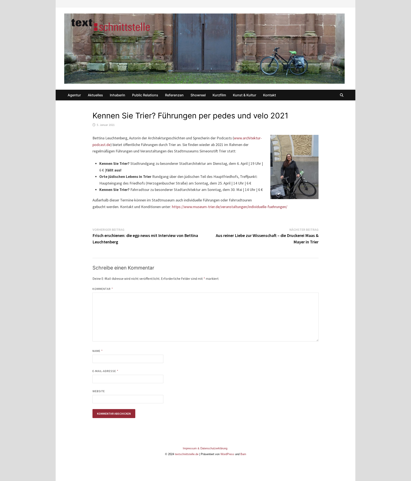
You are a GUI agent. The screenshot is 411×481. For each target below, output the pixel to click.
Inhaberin (117, 95)
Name (97, 351)
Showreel (198, 95)
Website (98, 391)
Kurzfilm (219, 95)
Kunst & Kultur (244, 95)
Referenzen (174, 95)
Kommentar (102, 289)
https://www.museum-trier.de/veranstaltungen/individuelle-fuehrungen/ (229, 206)
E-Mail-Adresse (105, 371)
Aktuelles (95, 95)
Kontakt (269, 95)
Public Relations (145, 95)
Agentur (74, 95)
